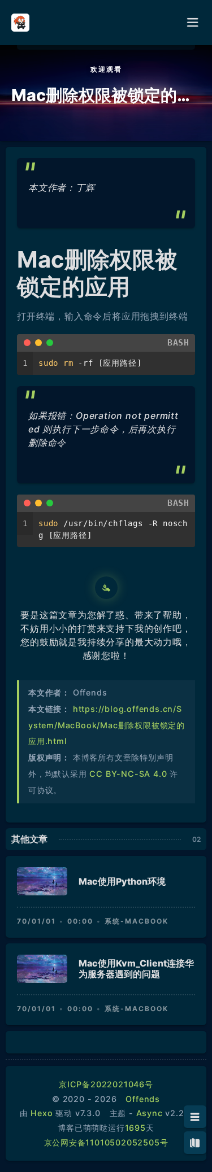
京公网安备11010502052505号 (106, 1142)
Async (149, 1113)
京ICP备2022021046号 (106, 1084)
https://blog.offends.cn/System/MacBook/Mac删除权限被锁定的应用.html (106, 725)
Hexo (42, 1113)
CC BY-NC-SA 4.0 (128, 774)
